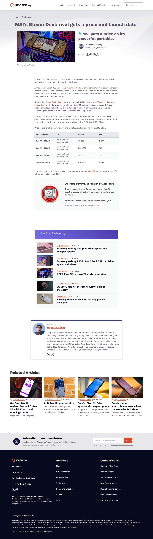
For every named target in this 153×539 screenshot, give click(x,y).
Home (17, 17)
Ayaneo (92, 102)
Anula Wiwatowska (64, 284)
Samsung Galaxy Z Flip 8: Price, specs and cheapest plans (82, 250)
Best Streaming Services (111, 489)
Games (59, 494)
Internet (71, 5)
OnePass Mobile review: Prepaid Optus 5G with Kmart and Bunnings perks (23, 408)
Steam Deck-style (53, 102)
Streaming (83, 5)
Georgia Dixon (62, 297)
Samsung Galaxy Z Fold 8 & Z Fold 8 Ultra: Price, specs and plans (85, 263)
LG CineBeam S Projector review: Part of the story (81, 288)
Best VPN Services (108, 494)
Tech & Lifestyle (99, 5)
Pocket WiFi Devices (109, 500)
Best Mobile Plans (108, 477)
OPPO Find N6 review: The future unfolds (81, 274)
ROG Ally (100, 102)
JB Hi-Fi (90, 171)
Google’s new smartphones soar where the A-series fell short (127, 406)
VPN (58, 500)
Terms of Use (86, 205)
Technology (27, 17)
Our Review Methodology (23, 478)
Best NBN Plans (107, 472)
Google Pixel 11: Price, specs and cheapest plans (93, 405)
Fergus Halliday (95, 45)
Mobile (61, 5)
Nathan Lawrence (53, 400)
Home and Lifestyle (64, 489)
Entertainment (62, 477)
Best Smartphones (108, 483)
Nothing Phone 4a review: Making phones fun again (81, 301)
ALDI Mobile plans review (59, 403)
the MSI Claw (77, 88)
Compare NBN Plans (109, 466)
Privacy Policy (96, 205)
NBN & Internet (63, 472)
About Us (16, 467)
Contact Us (17, 472)
